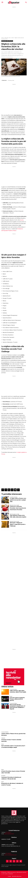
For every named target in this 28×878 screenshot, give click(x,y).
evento (22, 220)
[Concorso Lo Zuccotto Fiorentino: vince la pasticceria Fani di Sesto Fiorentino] (5, 508)
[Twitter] (5, 489)
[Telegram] (15, 489)
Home (2, 37)
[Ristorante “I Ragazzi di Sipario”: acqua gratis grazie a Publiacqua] (5, 524)
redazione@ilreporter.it (9, 833)
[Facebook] (2, 489)
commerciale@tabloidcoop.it (10, 854)
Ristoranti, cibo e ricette (9, 37)
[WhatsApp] (12, 489)
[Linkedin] (9, 489)
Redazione (4, 80)
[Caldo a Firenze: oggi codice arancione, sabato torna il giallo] (5, 692)
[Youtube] (20, 861)
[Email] (18, 489)
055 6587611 (8, 832)
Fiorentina (3, 775)
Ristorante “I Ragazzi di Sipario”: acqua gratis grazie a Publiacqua (17, 524)
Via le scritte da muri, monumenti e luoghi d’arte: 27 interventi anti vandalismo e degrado (17, 706)
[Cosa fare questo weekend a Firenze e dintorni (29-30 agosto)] (5, 699)
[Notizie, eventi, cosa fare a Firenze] (14, 2)
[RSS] (14, 861)
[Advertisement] (14, 22)
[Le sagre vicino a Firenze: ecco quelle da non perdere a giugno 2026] (5, 499)
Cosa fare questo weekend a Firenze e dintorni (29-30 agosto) (17, 699)
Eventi (11, 696)
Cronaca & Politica (13, 689)
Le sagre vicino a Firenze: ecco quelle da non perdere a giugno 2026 (18, 500)
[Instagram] (10, 861)
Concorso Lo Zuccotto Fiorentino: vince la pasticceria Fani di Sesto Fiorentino (18, 508)
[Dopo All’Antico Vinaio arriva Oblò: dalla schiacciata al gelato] (5, 516)
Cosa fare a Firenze (13, 497)
